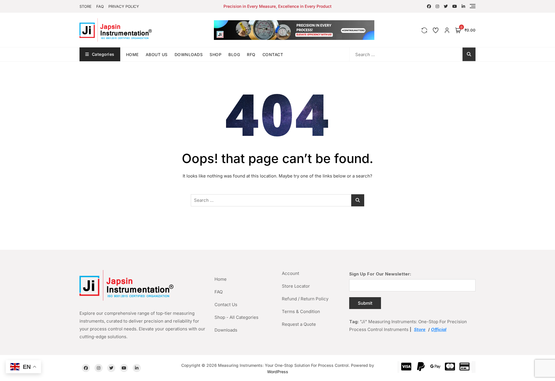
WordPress (277, 371)
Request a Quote (299, 324)
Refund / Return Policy (305, 299)
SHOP (215, 54)
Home (220, 279)
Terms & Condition (301, 311)
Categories (103, 54)
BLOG (234, 54)
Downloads (189, 54)
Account (290, 273)
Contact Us (225, 304)
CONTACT (272, 54)
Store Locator (296, 286)
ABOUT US (157, 54)
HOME (132, 54)
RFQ (251, 54)
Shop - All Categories (236, 317)
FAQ (100, 6)
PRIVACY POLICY (123, 6)
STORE (85, 6)
